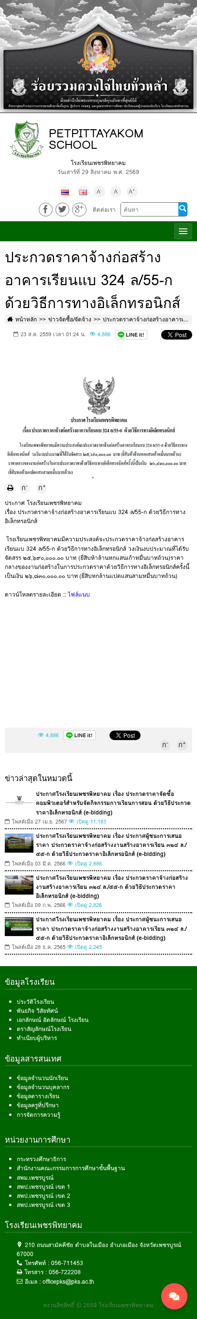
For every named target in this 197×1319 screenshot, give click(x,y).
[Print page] (10, 488)
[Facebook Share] (46, 209)
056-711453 (67, 1262)
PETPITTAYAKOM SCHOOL (96, 139)
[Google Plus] (79, 209)
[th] (65, 191)
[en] (83, 191)
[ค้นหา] (182, 209)
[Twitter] (62, 209)
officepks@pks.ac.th (68, 1281)
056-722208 (65, 1272)
